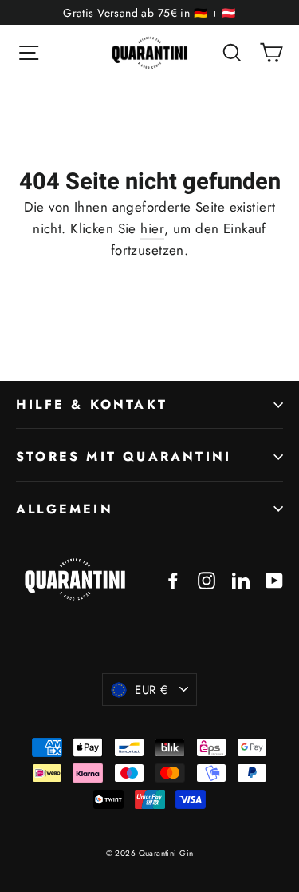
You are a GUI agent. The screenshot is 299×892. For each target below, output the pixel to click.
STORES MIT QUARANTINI (123, 456)
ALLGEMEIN (64, 509)
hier (152, 228)
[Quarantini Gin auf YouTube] (274, 579)
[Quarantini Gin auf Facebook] (173, 579)
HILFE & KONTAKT (91, 404)
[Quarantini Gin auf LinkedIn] (241, 579)
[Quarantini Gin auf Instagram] (206, 579)
